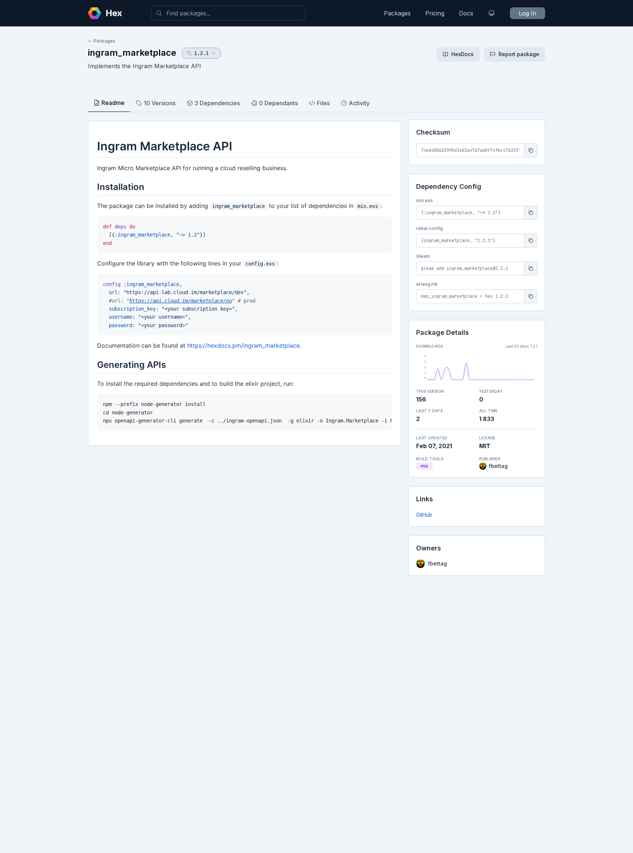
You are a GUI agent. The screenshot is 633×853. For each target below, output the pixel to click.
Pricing (434, 13)
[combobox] (228, 13)
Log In (527, 13)
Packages (397, 13)
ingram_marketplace (132, 52)
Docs (466, 13)
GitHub (424, 515)
